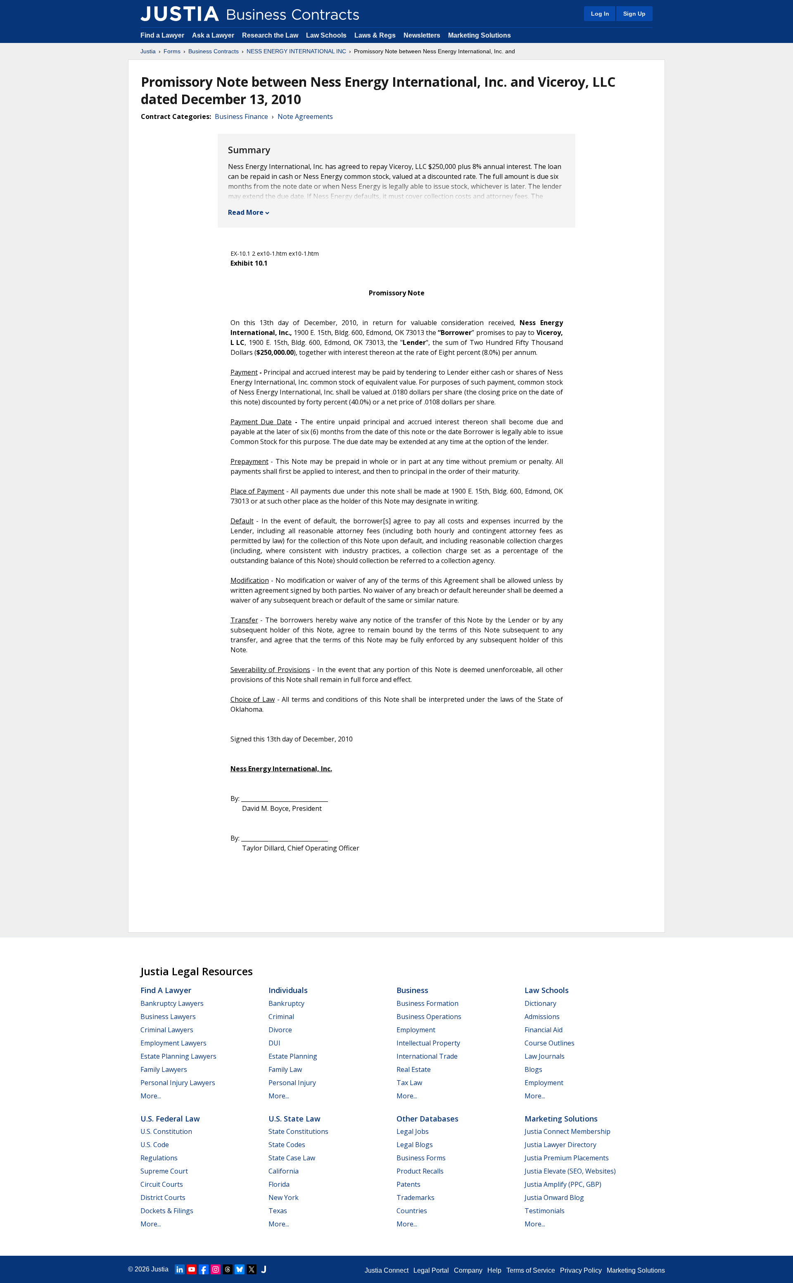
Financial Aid (544, 1029)
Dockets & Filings (166, 1210)
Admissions (542, 1016)
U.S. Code (154, 1144)
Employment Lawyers (173, 1043)
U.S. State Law (294, 1119)
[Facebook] (204, 1269)
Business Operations (428, 1016)
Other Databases (427, 1119)
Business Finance (241, 116)
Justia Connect (386, 1270)
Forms (172, 51)
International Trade (427, 1056)
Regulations (159, 1157)
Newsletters (422, 35)
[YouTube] (192, 1269)
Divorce (280, 1029)
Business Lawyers (168, 1016)
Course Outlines (550, 1043)
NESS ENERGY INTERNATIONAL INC (296, 51)
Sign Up (634, 13)
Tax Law (409, 1082)
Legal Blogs (414, 1144)
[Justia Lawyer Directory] (263, 1269)
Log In (600, 13)
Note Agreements (305, 116)
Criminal (281, 1016)
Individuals (288, 990)
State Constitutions (298, 1131)
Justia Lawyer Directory (560, 1144)
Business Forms (421, 1157)
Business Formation (427, 1003)
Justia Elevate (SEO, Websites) (570, 1171)
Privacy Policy (581, 1270)
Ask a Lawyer (214, 35)
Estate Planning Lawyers (178, 1056)
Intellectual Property (428, 1043)
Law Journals (545, 1056)
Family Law (285, 1069)
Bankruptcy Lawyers (172, 1003)
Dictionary (540, 1003)
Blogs (533, 1069)
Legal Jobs (412, 1131)
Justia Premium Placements (567, 1157)
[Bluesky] (240, 1269)
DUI (274, 1043)
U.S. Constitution (166, 1131)
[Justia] (179, 13)
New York (283, 1197)
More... (150, 1095)
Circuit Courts (161, 1184)
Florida (279, 1184)
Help (494, 1270)
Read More (246, 212)
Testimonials (545, 1210)
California (283, 1171)
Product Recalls (420, 1171)
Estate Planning (292, 1056)
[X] (251, 1269)
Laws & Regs (375, 35)
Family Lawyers (163, 1069)
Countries (411, 1210)
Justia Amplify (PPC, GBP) (563, 1184)
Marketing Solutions (479, 35)
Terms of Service (530, 1270)
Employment (415, 1029)
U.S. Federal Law (170, 1119)
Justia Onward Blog (554, 1197)
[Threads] (228, 1269)
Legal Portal (431, 1270)
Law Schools (326, 35)
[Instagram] (216, 1269)
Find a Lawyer (162, 35)
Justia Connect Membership (567, 1131)
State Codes (286, 1144)
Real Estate (413, 1069)
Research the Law (270, 35)
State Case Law (291, 1157)
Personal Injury (292, 1082)
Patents (408, 1184)
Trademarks (415, 1197)
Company (468, 1270)
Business (412, 990)
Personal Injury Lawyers (177, 1082)
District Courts (162, 1197)
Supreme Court (164, 1171)
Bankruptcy (286, 1003)
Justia (148, 51)
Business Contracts (213, 51)
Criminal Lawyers (166, 1029)
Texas (277, 1210)
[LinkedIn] (180, 1269)
